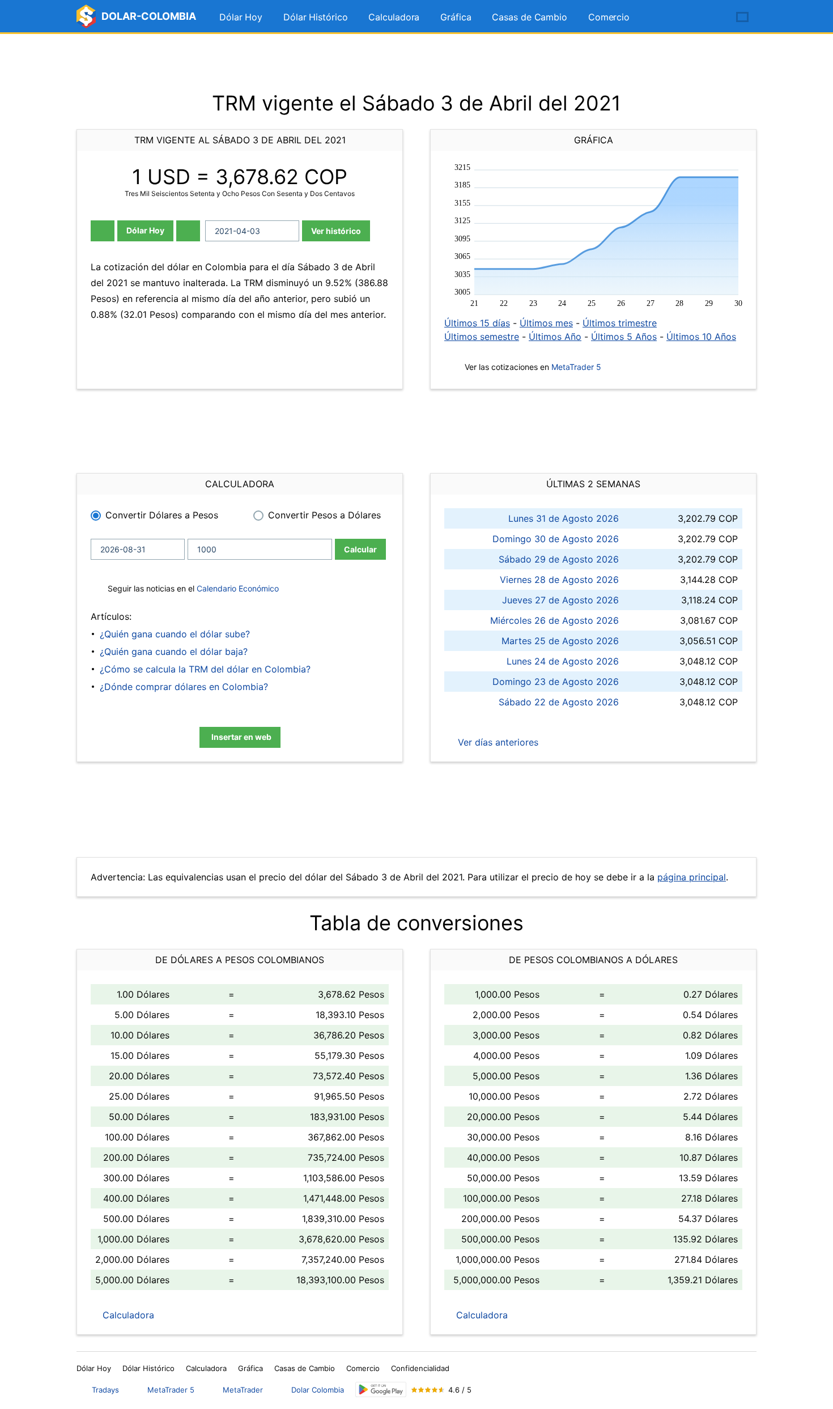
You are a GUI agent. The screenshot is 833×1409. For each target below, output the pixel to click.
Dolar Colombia (317, 1389)
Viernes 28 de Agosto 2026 (559, 579)
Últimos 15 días (477, 323)
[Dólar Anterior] (102, 230)
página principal (691, 877)
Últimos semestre (481, 336)
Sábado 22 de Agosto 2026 (559, 702)
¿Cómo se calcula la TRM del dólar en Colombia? (205, 669)
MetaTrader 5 (576, 367)
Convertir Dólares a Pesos (161, 515)
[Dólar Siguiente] (188, 230)
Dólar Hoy (240, 17)
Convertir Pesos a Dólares (324, 515)
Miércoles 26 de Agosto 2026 (554, 620)
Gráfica (455, 17)
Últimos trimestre (620, 323)
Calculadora (393, 17)
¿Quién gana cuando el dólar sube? (175, 634)
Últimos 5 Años (624, 336)
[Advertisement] (416, 62)
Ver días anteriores (496, 742)
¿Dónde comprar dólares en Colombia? (184, 686)
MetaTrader (243, 1389)
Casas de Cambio (529, 17)
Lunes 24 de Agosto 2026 (563, 661)
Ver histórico (336, 231)
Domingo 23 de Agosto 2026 (555, 681)
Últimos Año (555, 336)
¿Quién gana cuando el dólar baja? (174, 651)
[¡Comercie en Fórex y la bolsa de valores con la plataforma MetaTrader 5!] (710, 17)
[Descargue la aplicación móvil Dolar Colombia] (380, 1389)
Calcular (360, 549)
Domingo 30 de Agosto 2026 (555, 538)
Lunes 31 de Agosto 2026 (563, 518)
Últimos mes (546, 323)
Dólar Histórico (315, 17)
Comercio (609, 17)
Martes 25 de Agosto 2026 (560, 640)
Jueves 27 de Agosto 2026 (560, 600)
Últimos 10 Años (701, 336)
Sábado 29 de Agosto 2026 (559, 559)
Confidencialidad (420, 1368)
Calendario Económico (236, 588)
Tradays (105, 1389)
